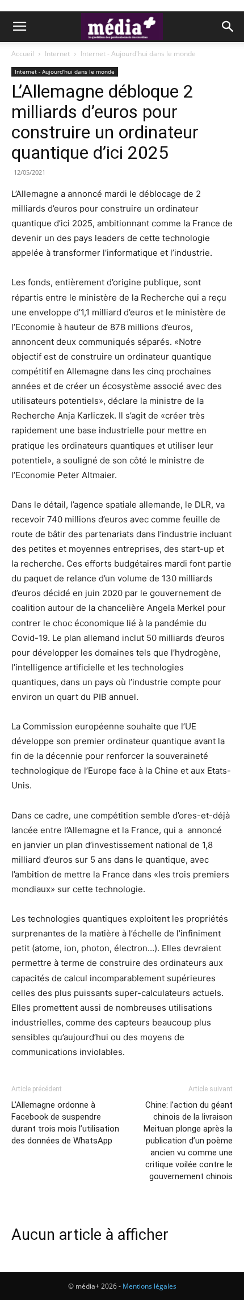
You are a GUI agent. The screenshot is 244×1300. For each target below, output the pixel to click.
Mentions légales (149, 1286)
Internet (57, 53)
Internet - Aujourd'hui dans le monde (138, 53)
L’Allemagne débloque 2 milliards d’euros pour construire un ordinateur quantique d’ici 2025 (105, 122)
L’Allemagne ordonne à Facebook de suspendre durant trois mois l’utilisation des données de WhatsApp (65, 1123)
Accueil (22, 53)
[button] (19, 26)
